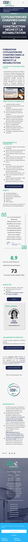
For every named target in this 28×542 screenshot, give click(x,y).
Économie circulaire (14, 510)
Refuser (14, 535)
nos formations (20, 358)
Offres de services (14, 506)
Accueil (4, 8)
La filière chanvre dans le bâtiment (14, 420)
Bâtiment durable (14, 508)
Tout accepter (14, 531)
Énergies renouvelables (14, 512)
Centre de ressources (14, 516)
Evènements (9, 8)
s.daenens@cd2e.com (14, 325)
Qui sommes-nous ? (14, 504)
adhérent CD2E (13, 357)
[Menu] (23, 2)
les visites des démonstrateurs (17, 362)
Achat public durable (14, 514)
